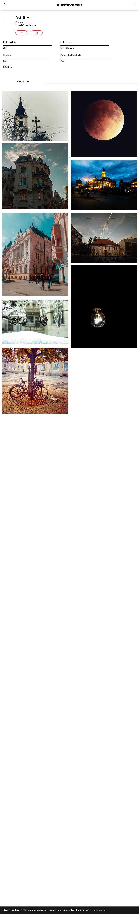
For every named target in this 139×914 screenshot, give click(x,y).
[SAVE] (37, 32)
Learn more (99, 910)
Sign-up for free (11, 910)
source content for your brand (75, 910)
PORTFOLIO (23, 81)
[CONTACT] (21, 32)
